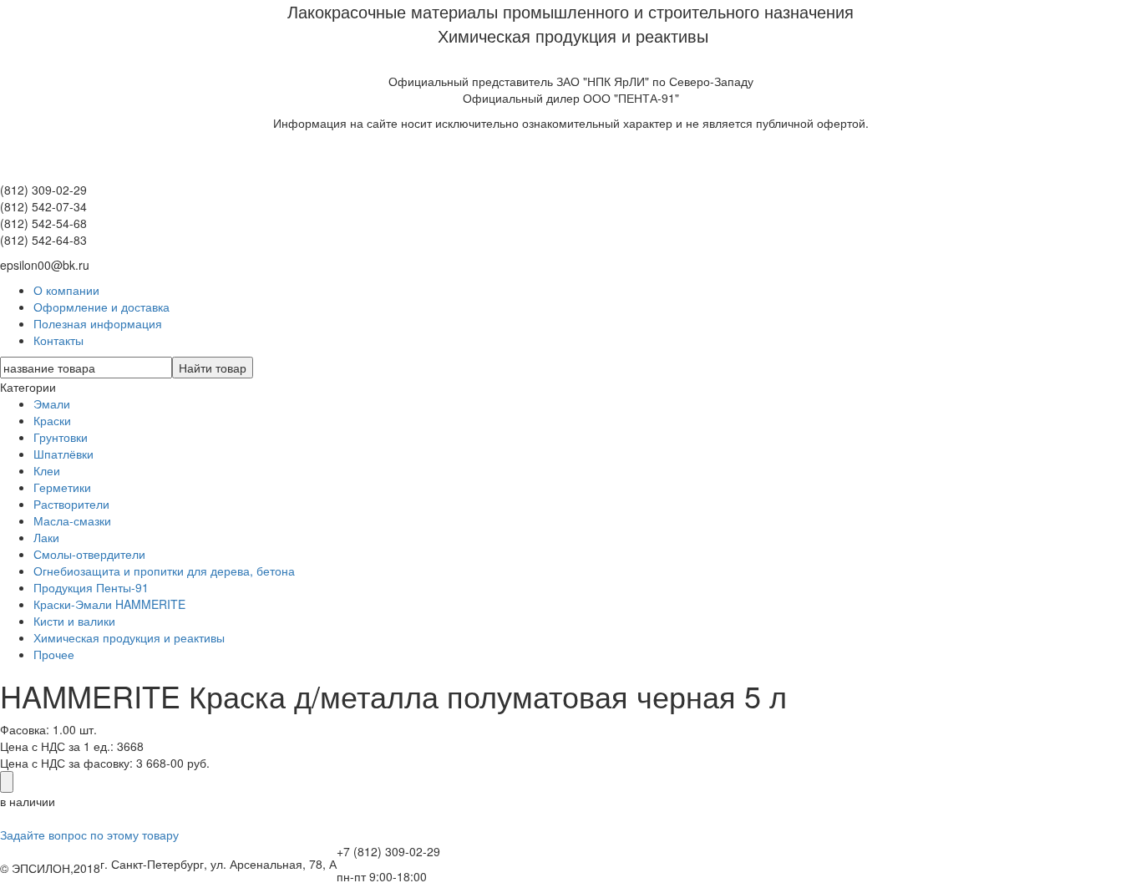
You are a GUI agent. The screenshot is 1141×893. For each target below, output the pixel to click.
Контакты (58, 340)
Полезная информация (97, 323)
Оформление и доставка (101, 306)
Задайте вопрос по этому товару (89, 834)
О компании (66, 290)
